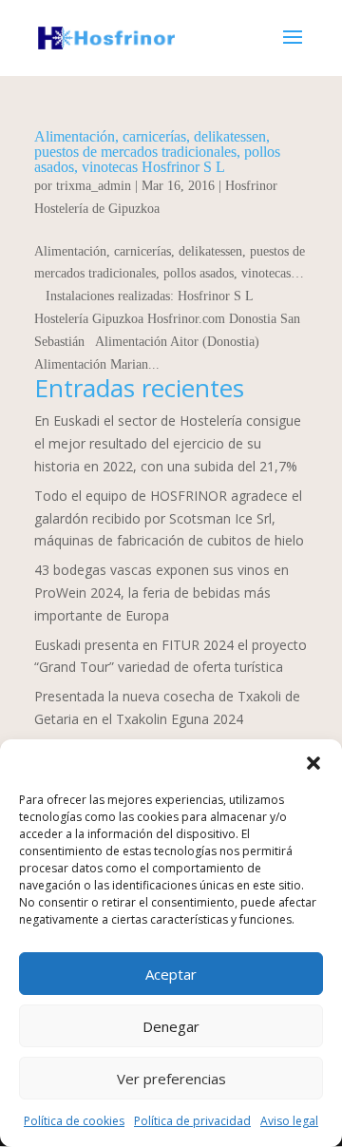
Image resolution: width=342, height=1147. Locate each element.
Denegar (171, 1026)
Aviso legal (289, 1121)
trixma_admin (93, 186)
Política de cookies (74, 1121)
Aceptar (171, 974)
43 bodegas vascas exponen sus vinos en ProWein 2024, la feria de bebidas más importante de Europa (161, 592)
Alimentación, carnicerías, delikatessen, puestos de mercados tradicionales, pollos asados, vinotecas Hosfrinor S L (157, 151)
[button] (313, 763)
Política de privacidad (192, 1121)
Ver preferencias (171, 1078)
